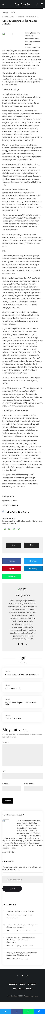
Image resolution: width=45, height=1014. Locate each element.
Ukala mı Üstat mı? (13, 719)
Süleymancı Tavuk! (13, 689)
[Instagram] (27, 975)
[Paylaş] (17, 1011)
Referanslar (18, 989)
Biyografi (32, 984)
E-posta (5, 784)
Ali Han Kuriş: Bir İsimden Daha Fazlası (22, 675)
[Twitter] (22, 975)
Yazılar (7, 671)
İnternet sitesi (29, 784)
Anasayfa (13, 984)
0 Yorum (21, 17)
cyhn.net (34, 996)
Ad (4, 772)
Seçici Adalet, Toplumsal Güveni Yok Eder (20, 704)
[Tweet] (5, 1011)
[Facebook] (17, 975)
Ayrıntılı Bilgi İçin (9, 852)
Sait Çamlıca (22, 4)
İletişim (29, 989)
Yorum (5, 742)
